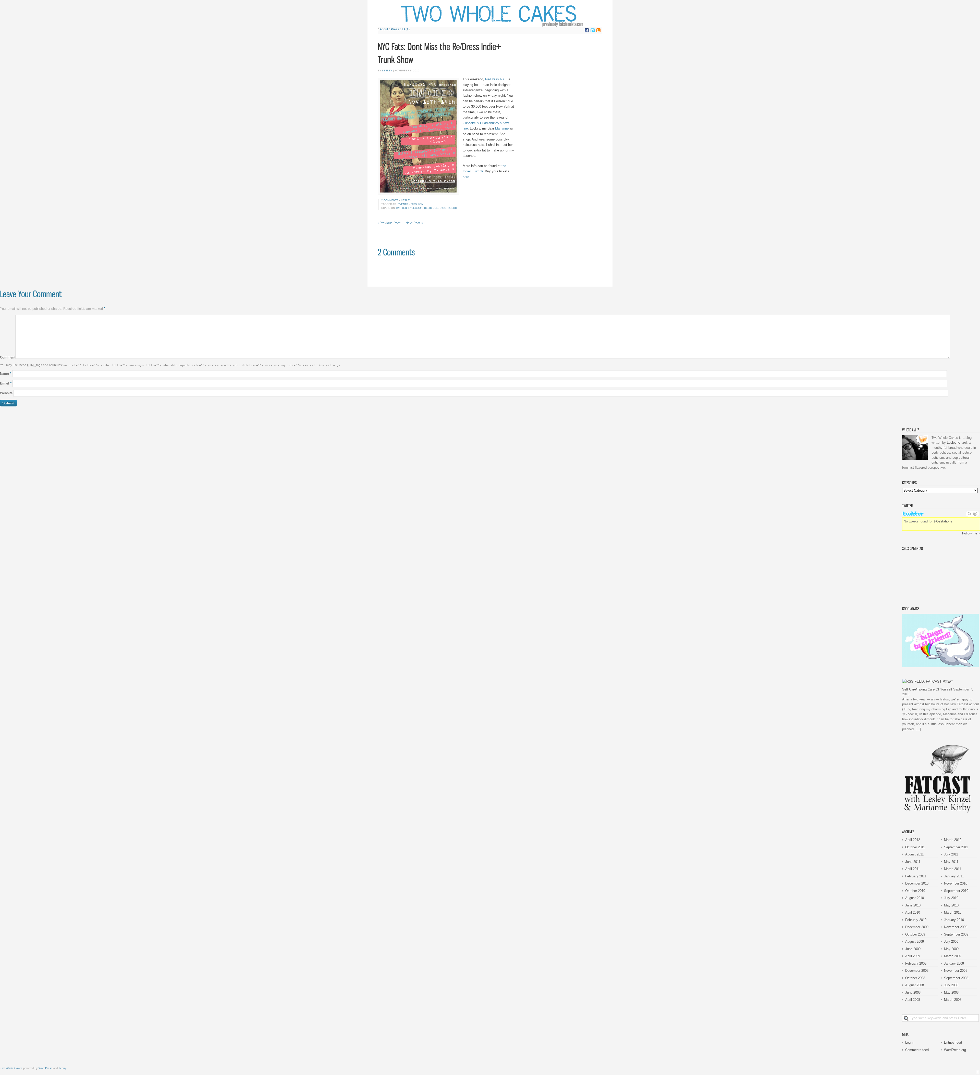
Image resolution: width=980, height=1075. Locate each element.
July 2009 (951, 941)
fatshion (417, 204)
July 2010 (951, 898)
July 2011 (951, 854)
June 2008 (913, 992)
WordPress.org (955, 1050)
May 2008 (951, 992)
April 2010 (912, 912)
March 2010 (952, 912)
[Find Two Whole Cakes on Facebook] (587, 31)
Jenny (62, 1068)
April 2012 (912, 840)
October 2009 (915, 934)
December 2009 (916, 927)
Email (5, 383)
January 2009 (954, 963)
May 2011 (951, 862)
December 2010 (916, 883)
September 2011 (956, 847)
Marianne (502, 128)
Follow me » (971, 533)
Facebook (415, 208)
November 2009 (955, 927)
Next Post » (414, 223)
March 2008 (952, 1000)
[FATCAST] (948, 681)
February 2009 (915, 963)
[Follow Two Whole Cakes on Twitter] (593, 31)
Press (395, 29)
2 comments (389, 200)
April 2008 (912, 1000)
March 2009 (952, 956)
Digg (443, 208)
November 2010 (955, 883)
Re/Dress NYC (496, 79)
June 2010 (913, 905)
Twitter (401, 208)
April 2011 (912, 869)
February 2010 (915, 920)
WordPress (46, 1068)
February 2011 (915, 876)
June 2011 (912, 862)
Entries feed (953, 1042)
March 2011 (952, 869)
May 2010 (951, 905)
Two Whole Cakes (11, 1068)
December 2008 (916, 970)
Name (5, 374)
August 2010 (914, 898)
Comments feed (917, 1050)
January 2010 (954, 920)
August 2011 (914, 854)
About (384, 29)
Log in (909, 1042)
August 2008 (914, 985)
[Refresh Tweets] (969, 514)
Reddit (452, 208)
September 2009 (956, 934)
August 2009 (914, 941)
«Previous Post (389, 223)
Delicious (431, 208)
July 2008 (951, 985)
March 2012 (952, 840)
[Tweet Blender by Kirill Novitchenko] (975, 514)
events (403, 204)
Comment (7, 358)
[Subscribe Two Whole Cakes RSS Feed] (598, 31)
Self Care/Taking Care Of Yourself (927, 689)
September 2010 (956, 891)
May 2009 (951, 949)
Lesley (387, 70)
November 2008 (955, 970)
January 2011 (954, 876)
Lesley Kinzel (957, 442)
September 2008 (956, 978)
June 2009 (913, 949)
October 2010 (915, 891)
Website (6, 393)
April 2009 (912, 956)
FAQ (405, 29)
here (466, 177)
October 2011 (915, 847)
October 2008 (915, 978)
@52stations (943, 521)
